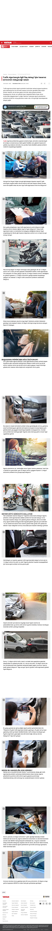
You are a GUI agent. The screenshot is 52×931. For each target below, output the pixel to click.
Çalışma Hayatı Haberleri (6, 910)
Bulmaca (4, 914)
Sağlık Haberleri (15, 911)
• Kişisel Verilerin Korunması (35, 929)
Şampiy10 (4, 916)
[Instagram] (50, 904)
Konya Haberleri (24, 912)
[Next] (40, 904)
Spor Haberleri (14, 913)
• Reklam (41, 929)
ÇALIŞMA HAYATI (24, 46)
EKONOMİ (44, 46)
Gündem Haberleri (15, 901)
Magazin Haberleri (15, 909)
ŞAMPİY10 (37, 46)
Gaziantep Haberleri (23, 910)
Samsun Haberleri (24, 914)
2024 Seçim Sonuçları (5, 907)
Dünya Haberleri (15, 907)
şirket (3, 892)
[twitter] (46, 904)
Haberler (5, 74)
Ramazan (32, 909)
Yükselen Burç (32, 905)
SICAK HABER (15, 46)
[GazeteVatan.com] (6, 897)
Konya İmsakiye (33, 915)
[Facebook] (43, 904)
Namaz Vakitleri (33, 907)
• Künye (24, 929)
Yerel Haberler (23, 901)
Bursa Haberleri (24, 905)
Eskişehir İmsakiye (33, 917)
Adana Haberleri (24, 903)
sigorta (19, 88)
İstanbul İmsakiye (33, 911)
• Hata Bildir (46, 929)
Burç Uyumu (32, 903)
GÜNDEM (31, 46)
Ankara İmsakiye (33, 913)
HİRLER (4, 46)
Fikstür (4, 919)
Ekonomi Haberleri (12, 74)
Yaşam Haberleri (15, 903)
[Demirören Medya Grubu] (46, 897)
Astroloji (31, 901)
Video (13, 915)
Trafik (5, 88)
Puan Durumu (5, 921)
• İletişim (28, 929)
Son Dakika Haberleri (5, 904)
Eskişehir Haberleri (24, 907)
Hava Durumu (5, 912)
